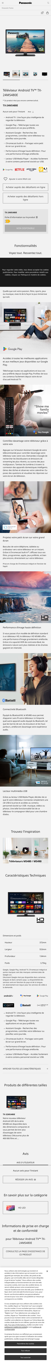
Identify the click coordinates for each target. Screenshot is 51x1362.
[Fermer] (47, 1271)
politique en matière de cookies (16, 1327)
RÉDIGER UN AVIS (24, 1179)
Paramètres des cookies (25, 1344)
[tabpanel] (25, 1176)
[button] (6, 74)
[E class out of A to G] (7, 221)
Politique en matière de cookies (33, 275)
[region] (25, 1314)
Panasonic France (7, 8)
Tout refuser (25, 1351)
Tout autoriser (25, 1357)
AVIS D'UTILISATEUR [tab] (25, 1162)
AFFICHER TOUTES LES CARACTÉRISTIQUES (22, 1068)
